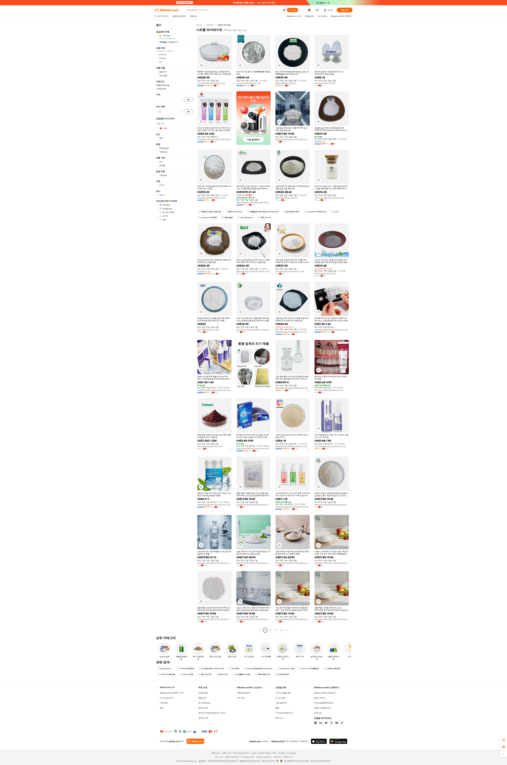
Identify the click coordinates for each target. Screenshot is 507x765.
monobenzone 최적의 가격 (316, 212)
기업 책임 (164, 703)
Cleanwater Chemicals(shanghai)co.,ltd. (291, 388)
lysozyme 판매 (188, 674)
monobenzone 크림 (287, 668)
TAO (274, 753)
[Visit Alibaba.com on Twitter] (326, 722)
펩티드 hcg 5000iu (235, 212)
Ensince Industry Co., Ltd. (324, 83)
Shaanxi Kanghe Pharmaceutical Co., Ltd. (252, 271)
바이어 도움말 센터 (283, 693)
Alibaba (199, 25)
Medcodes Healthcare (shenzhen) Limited (253, 448)
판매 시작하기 (319, 698)
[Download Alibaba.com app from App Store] (319, 741)
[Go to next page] (286, 630)
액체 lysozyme (265, 217)
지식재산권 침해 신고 (284, 713)
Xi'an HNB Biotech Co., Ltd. (208, 329)
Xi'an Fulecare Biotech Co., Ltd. (209, 446)
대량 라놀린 (228, 217)
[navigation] (174, 328)
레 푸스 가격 (223, 674)
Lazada (253, 753)
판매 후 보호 (203, 708)
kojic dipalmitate (246, 217)
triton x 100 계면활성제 (310, 668)
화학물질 (209, 25)
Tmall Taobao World (240, 753)
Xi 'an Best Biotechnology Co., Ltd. (211, 83)
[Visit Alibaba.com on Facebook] (315, 722)
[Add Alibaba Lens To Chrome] (195, 741)
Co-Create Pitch (166, 698)
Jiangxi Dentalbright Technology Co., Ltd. (331, 329)
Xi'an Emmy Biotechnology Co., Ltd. (328, 390)
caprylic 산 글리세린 (167, 674)
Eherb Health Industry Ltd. (325, 273)
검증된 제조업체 (243, 693)
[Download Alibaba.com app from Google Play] (338, 741)
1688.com (226, 753)
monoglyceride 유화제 (209, 217)
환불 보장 (202, 698)
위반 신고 (279, 718)
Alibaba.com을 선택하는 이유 (172, 693)
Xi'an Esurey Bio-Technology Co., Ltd (329, 197)
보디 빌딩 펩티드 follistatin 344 (212, 668)
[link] (503, 739)
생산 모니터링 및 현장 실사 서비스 (212, 713)
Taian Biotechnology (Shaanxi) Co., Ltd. (291, 332)
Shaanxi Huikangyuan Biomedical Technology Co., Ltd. (253, 202)
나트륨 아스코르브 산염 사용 (211, 212)
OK (188, 99)
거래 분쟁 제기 (281, 703)
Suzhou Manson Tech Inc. (285, 83)
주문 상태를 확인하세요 (323, 703)
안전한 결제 (203, 693)
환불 (277, 708)
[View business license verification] (277, 761)
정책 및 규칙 (203, 718)
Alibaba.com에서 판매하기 (324, 693)
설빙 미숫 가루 (206, 674)
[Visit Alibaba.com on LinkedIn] (320, 722)
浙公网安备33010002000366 (296, 761)
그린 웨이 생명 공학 (333, 668)
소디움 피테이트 (283, 674)
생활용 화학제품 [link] (224, 25)
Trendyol (281, 753)
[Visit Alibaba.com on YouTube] (336, 722)
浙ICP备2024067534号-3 (321, 761)
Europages (291, 753)
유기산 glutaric (165, 668)
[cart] (318, 10)
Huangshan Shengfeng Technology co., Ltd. (292, 139)
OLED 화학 (235, 668)
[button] (284, 10)
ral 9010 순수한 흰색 (186, 668)
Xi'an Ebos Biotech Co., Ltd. (286, 197)
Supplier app (255, 741)
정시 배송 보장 (204, 703)
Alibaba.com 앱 (277, 741)
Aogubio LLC (319, 141)
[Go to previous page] (259, 630)
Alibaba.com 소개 (167, 687)
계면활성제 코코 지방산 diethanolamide (264, 212)
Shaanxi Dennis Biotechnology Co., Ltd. (291, 446)
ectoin (336, 212)
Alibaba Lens (174, 741)
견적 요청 (241, 698)
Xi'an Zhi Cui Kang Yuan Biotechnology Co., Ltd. (253, 329)
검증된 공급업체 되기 (322, 708)
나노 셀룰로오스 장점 (242, 674)
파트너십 (317, 713)
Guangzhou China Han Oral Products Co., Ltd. (214, 139)
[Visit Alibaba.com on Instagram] (331, 722)
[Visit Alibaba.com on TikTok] (342, 722)
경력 (161, 708)
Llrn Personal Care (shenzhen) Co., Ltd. (330, 446)
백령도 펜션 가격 (264, 674)
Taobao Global (264, 753)
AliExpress (216, 753)
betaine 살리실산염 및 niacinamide (259, 668)
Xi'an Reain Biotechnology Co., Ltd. (211, 197)
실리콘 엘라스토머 (292, 212)
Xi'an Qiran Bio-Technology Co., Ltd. (289, 271)
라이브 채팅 (280, 698)
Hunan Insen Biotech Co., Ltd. (248, 83)
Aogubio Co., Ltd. (204, 271)
